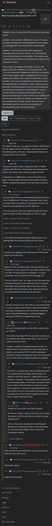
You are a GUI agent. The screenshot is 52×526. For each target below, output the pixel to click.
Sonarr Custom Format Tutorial (16, 228)
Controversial (21, 118)
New (32, 118)
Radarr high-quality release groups (17, 223)
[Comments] (46, 19)
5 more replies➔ (16, 439)
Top (10, 118)
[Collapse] (4, 140)
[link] (9, 26)
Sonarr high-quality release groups (17, 233)
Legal (4, 502)
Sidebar (6, 113)
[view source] (29, 26)
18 (5, 26)
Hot (4, 118)
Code (4, 517)
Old (38, 118)
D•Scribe (11, 2)
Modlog (5, 498)
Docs (4, 512)
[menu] (48, 2)
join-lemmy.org (8, 522)
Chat (5, 124)
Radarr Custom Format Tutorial (16, 219)
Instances (6, 507)
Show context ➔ (8, 135)
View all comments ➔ (11, 129)
